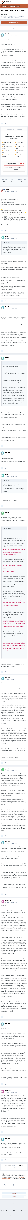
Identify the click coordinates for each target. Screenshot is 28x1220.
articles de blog (16, 167)
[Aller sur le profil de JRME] (2, 190)
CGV (2, 1212)
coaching (16, 169)
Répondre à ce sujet (14, 22)
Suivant (21, 28)
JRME (7, 189)
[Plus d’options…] (25, 35)
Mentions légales (20, 1210)
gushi (7, 512)
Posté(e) (11, 35)
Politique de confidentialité (8, 1210)
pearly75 (8, 900)
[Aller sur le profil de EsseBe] (2, 35)
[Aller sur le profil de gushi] (2, 513)
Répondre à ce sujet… (9, 1185)
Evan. (7, 236)
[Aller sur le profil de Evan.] (2, 237)
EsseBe (5, 14)
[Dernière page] (26, 28)
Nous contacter (14, 1215)
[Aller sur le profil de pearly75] (2, 901)
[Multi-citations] (2, 123)
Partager (14, 1193)
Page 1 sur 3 (15, 28)
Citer (6, 123)
